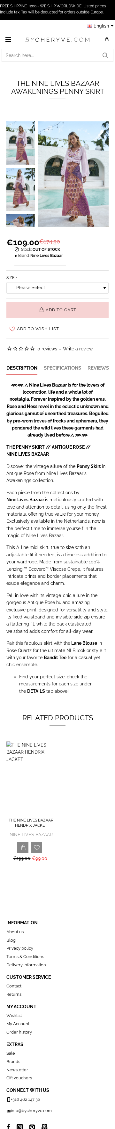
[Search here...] (105, 55)
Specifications (62, 368)
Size (10, 277)
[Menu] (8, 39)
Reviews (98, 368)
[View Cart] (107, 39)
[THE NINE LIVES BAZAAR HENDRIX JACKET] (31, 778)
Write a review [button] (78, 348)
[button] (57, 310)
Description (21, 368)
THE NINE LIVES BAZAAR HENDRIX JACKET (31, 823)
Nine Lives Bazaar (46, 255)
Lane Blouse (84, 643)
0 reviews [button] (47, 348)
